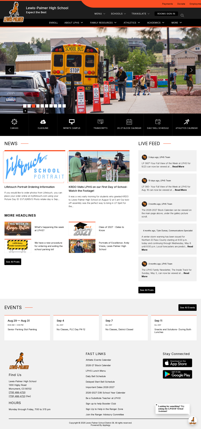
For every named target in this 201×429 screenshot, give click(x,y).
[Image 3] (33, 106)
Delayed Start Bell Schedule (100, 381)
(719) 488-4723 (17, 396)
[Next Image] (191, 70)
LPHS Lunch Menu (96, 370)
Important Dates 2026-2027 (100, 387)
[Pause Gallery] (25, 111)
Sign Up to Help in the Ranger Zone (104, 409)
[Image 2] (29, 106)
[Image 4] (38, 106)
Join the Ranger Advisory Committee (105, 414)
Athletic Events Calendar (98, 360)
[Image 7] (51, 106)
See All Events (187, 307)
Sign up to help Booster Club (101, 403)
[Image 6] (46, 106)
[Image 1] (24, 106)
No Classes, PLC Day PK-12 (72, 329)
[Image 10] (64, 106)
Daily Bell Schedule (96, 376)
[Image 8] (55, 106)
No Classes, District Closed (120, 329)
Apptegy (106, 425)
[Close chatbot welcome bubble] (156, 404)
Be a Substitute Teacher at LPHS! (103, 398)
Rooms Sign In (166, 13)
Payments (167, 3)
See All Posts (13, 261)
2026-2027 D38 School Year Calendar (105, 392)
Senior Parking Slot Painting (23, 329)
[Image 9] (59, 106)
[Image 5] (42, 106)
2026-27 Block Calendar (98, 365)
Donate (181, 3)
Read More (178, 166)
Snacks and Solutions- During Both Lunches (172, 330)
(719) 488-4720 (17, 392)
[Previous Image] (9, 70)
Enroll (53, 22)
